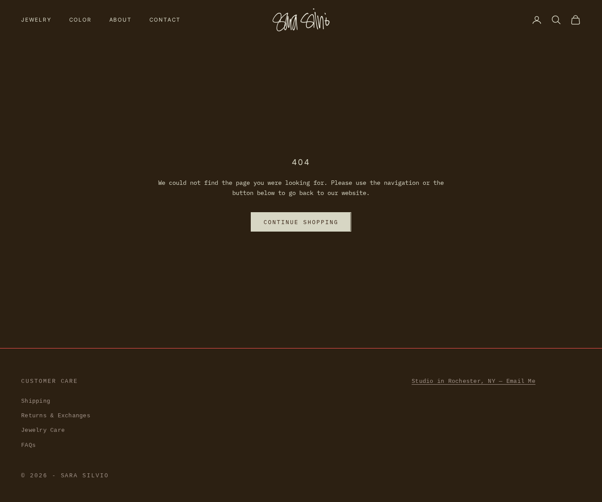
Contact (165, 19)
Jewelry (36, 19)
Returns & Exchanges (55, 415)
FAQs (28, 445)
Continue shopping (301, 222)
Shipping (35, 401)
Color (80, 19)
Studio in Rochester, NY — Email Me (473, 381)
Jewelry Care (43, 430)
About (120, 19)
